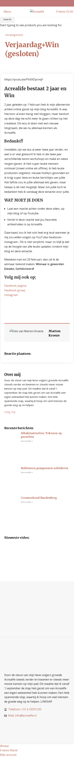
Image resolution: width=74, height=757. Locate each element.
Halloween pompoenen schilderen (44, 468)
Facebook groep (14, 290)
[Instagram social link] (37, 3)
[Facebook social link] (32, 3)
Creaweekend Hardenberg (39, 497)
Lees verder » (27, 441)
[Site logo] (37, 11)
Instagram (11, 295)
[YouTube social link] (41, 3)
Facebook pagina (15, 286)
